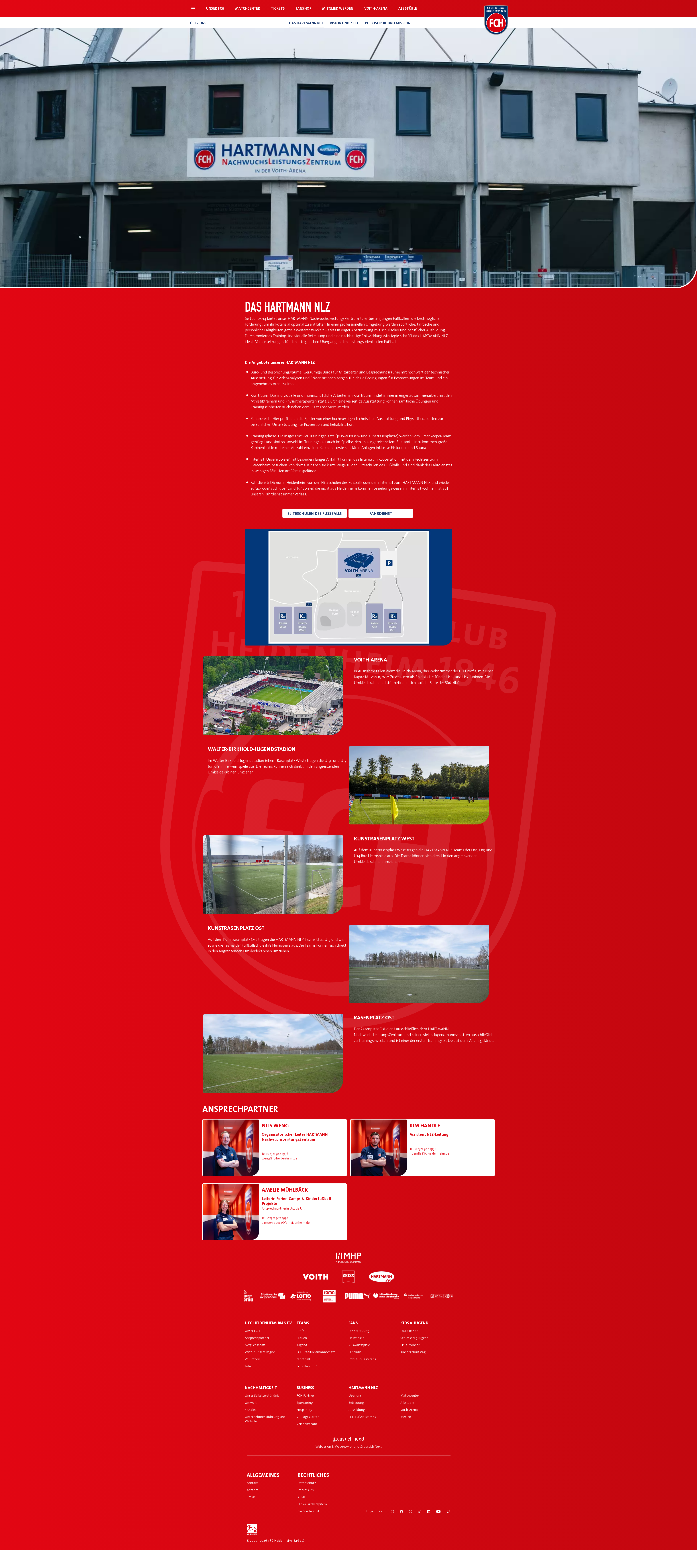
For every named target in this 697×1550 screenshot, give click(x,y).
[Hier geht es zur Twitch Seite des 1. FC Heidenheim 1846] (445, 1511)
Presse (251, 1497)
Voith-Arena (376, 8)
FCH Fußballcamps (362, 1416)
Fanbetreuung (358, 1330)
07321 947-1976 (278, 1153)
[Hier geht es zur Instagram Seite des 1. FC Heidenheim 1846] (390, 1511)
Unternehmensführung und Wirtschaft (265, 1419)
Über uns (198, 23)
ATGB (301, 1497)
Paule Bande (409, 1330)
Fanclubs (354, 1352)
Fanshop (303, 8)
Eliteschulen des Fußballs (315, 513)
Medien (405, 1416)
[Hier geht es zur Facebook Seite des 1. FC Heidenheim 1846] (399, 1511)
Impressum (305, 1489)
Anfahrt (252, 1489)
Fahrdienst (380, 513)
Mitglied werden (337, 8)
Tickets (278, 8)
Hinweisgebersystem (312, 1504)
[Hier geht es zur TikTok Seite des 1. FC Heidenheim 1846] (417, 1511)
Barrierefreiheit (308, 1511)
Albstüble (407, 8)
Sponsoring (305, 1402)
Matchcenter (247, 8)
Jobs (248, 1366)
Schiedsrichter (307, 1366)
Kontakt (252, 1482)
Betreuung (356, 1402)
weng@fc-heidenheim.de (279, 1158)
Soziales (250, 1409)
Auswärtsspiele (359, 1344)
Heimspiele (356, 1337)
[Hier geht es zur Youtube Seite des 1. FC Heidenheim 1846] (436, 1511)
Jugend (302, 1344)
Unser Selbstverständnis (262, 1395)
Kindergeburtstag (413, 1352)
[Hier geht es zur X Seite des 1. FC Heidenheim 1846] (408, 1511)
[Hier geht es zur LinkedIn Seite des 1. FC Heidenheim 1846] (426, 1511)
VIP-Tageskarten (308, 1416)
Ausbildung (356, 1409)
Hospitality (304, 1409)
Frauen (302, 1337)
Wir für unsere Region (260, 1352)
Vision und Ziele (345, 23)
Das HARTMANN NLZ (306, 23)
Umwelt (251, 1402)
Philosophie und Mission (388, 23)
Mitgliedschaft (255, 1344)
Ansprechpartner (257, 1337)
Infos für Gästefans (362, 1359)
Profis (301, 1330)
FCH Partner (305, 1395)
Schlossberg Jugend (414, 1337)
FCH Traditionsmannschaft (316, 1352)
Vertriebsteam (307, 1423)
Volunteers (252, 1359)
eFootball (303, 1359)
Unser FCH (215, 8)
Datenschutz (306, 1482)
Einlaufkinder (410, 1344)
